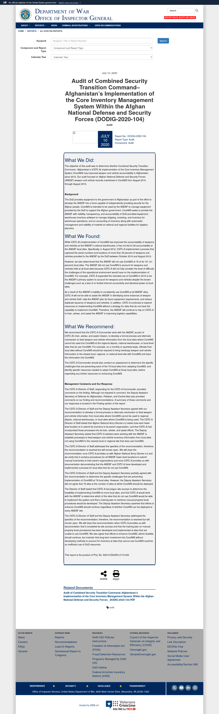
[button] (70, 2)
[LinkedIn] (188, 687)
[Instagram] (195, 687)
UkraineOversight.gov (143, 654)
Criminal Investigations (75, 25)
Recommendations (66, 642)
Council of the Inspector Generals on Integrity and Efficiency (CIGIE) (145, 641)
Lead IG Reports (65, 646)
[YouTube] (181, 687)
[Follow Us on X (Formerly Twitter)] (174, 687)
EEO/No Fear (175, 646)
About (24, 25)
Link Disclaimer (176, 642)
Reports (39, 25)
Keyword (41, 40)
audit (111, 607)
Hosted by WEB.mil (89, 705)
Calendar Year (38, 57)
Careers (23, 642)
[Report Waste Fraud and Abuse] (180, 17)
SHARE (103, 578)
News (54, 25)
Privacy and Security (179, 637)
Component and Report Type (33, 49)
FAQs (21, 646)
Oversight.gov (138, 649)
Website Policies (177, 651)
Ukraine (22, 651)
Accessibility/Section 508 (182, 664)
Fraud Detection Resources (108, 654)
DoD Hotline (99, 667)
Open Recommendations (108, 25)
